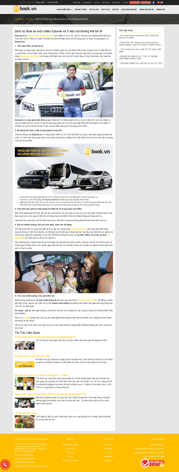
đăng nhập (40, 2)
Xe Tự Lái (70, 453)
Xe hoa (115, 9)
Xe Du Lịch (70, 449)
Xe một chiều (81, 9)
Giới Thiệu (76, 2)
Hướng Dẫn (87, 2)
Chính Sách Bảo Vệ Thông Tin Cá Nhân (149, 449)
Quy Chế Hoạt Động (156, 445)
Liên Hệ (125, 2)
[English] (161, 2)
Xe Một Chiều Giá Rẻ (70, 445)
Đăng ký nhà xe (147, 9)
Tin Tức (96, 2)
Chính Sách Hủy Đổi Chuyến (153, 456)
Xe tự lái (106, 9)
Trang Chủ (19, 19)
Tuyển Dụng (116, 2)
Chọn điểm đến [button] (63, 9)
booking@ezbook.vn (28, 459)
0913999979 (146, 2)
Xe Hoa (70, 456)
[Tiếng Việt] (158, 2)
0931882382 (135, 2)
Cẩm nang (105, 2)
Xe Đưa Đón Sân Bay (70, 460)
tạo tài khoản (53, 2)
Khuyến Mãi (108, 456)
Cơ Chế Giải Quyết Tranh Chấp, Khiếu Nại (149, 453)
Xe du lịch (94, 9)
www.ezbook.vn (78, 229)
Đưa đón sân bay (129, 9)
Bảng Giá (161, 9)
